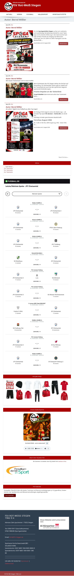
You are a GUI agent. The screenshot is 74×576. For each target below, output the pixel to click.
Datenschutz (9, 563)
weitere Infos (62, 461)
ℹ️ (47, 443)
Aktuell (9, 14)
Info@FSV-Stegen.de (16, 537)
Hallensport (43, 14)
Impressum (25, 561)
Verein (19, 14)
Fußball (30, 14)
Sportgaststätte (59, 14)
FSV (12, 25)
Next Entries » (63, 157)
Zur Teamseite (8, 168)
